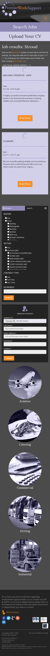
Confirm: (8, 348)
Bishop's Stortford (17, 237)
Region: (7, 214)
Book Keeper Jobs (17, 258)
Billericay (13, 234)
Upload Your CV (25, 36)
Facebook (4, 618)
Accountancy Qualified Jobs (21, 253)
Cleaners (8, 141)
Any (8, 218)
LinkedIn (4, 622)
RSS (18, 618)
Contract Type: (11, 273)
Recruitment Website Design (38, 633)
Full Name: (8, 325)
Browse (8, 208)
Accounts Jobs (12, 250)
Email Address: (10, 333)
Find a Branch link (19, 604)
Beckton (13, 232)
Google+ (13, 618)
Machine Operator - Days (17, 75)
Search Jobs (25, 27)
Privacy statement (8, 640)
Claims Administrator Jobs (20, 261)
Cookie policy (6, 642)
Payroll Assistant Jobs (18, 267)
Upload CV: (8, 318)
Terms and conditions (9, 638)
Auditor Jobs (15, 256)
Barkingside (14, 226)
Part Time (11, 282)
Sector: (7, 243)
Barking (13, 223)
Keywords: (9, 287)
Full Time (11, 280)
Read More (25, 118)
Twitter (8, 618)
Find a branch (12, 612)
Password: (8, 341)
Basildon (13, 229)
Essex (9, 221)
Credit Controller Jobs (18, 264)
